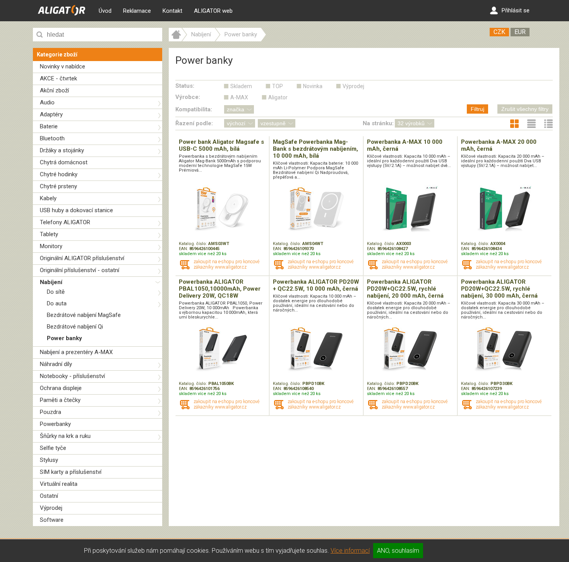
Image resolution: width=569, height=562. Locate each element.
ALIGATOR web (213, 10)
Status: (184, 85)
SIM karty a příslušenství (70, 471)
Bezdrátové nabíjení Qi (75, 326)
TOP (277, 86)
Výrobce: (187, 97)
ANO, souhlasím (398, 550)
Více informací (350, 550)
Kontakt (172, 10)
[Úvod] (175, 39)
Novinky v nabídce (62, 66)
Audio (47, 102)
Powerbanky (55, 424)
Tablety (49, 234)
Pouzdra (50, 412)
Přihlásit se (516, 10)
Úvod (105, 10)
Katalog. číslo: (193, 243)
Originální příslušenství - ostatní (79, 270)
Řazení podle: (194, 123)
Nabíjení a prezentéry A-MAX (76, 352)
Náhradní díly (56, 364)
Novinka (312, 86)
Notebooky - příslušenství (72, 376)
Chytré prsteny (58, 186)
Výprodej (51, 507)
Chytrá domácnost (63, 162)
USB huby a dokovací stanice (76, 210)
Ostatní (49, 495)
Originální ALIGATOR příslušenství (82, 258)
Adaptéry (51, 114)
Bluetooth (52, 138)
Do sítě (56, 291)
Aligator (278, 97)
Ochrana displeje (61, 388)
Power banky (64, 338)
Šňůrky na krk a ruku (65, 436)
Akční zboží (54, 90)
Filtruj (477, 109)
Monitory (51, 246)
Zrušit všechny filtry (524, 109)
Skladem (241, 86)
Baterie (49, 126)
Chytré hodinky (58, 174)
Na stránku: (378, 123)
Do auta (57, 303)
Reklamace (137, 10)
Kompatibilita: (193, 109)
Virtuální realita (58, 483)
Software (51, 519)
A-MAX (239, 97)
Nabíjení (51, 282)
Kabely (48, 198)
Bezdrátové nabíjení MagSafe (84, 315)
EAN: (184, 248)
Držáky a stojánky (62, 150)
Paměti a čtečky (60, 400)
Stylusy (49, 459)
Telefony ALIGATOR (65, 222)
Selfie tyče (53, 447)
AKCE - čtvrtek (58, 78)
